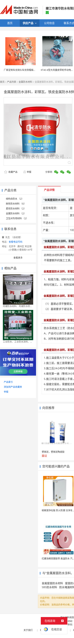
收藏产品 (12, 172)
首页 (2, 81)
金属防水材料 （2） (16, 213)
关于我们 (28, 630)
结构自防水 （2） (15, 198)
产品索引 (8, 382)
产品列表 (11, 81)
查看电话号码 (15, 241)
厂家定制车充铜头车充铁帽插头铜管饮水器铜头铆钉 (30, 70)
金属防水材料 (25, 81)
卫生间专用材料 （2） (17, 218)
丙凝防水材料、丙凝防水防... (17, 306)
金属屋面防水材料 (52, 583)
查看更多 (18, 257)
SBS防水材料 (49, 587)
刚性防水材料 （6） (16, 203)
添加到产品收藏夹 (13, 387)
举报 (29, 172)
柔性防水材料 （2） (16, 208)
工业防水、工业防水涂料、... (17, 341)
